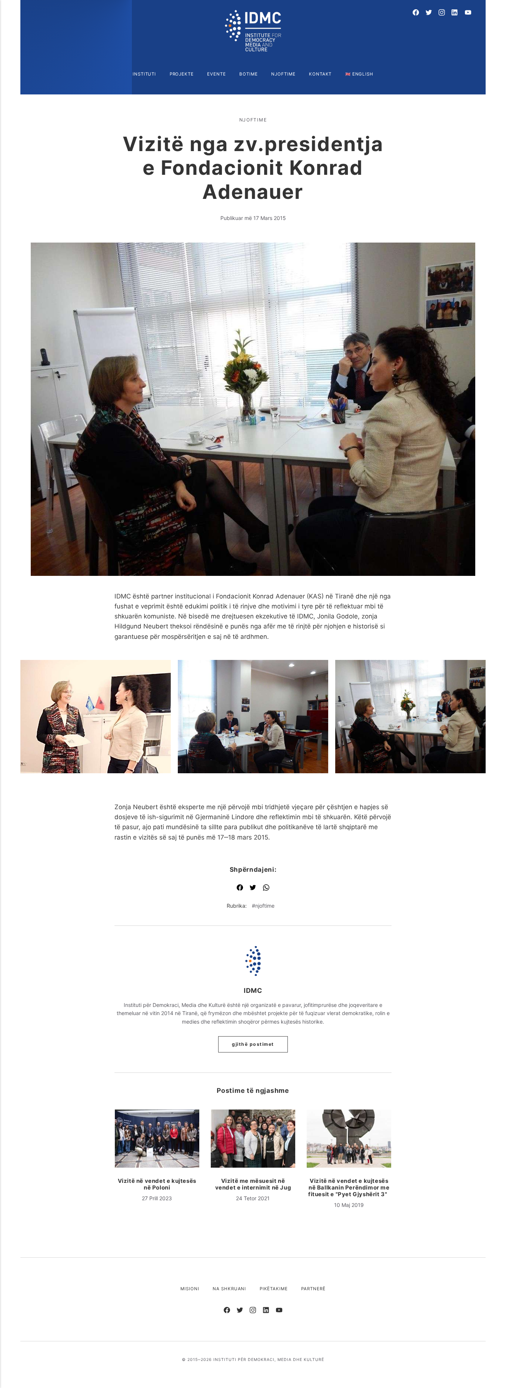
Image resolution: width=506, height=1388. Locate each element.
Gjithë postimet (253, 1044)
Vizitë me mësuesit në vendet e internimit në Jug (253, 1184)
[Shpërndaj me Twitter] (252, 888)
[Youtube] (468, 13)
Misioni (189, 1288)
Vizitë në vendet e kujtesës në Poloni (157, 1184)
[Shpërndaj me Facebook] (239, 888)
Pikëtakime (274, 1288)
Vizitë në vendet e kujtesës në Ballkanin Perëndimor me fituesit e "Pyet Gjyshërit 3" (349, 1188)
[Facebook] (415, 13)
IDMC (253, 990)
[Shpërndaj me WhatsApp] (266, 888)
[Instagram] (441, 13)
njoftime (253, 120)
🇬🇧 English (359, 74)
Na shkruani (229, 1288)
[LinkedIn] (454, 13)
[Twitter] (428, 13)
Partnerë (313, 1288)
